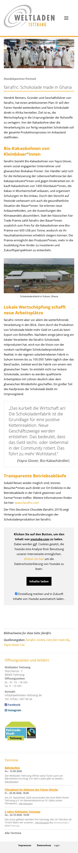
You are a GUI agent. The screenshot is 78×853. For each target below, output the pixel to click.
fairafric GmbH (35, 640)
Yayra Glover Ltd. (14, 645)
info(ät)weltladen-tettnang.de (23, 695)
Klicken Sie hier (34, 559)
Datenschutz (44, 845)
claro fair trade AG (57, 640)
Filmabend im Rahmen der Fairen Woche (31, 789)
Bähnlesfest (12, 768)
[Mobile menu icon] (66, 18)
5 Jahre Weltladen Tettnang (22, 811)
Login (57, 845)
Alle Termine (13, 833)
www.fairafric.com (27, 503)
